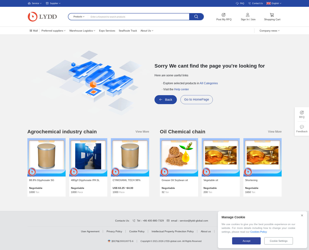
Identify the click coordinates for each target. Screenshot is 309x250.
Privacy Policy (114, 231)
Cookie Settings (279, 240)
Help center (181, 89)
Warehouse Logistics (81, 30)
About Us (146, 30)
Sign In (245, 19)
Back (168, 99)
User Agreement (90, 231)
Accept (246, 240)
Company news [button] (268, 30)
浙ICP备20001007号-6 (122, 241)
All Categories (209, 83)
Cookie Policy (136, 231)
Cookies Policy (258, 231)
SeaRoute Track (128, 30)
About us (206, 231)
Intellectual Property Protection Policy (173, 231)
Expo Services (107, 30)
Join (253, 19)
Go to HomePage (196, 99)
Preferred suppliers (52, 30)
